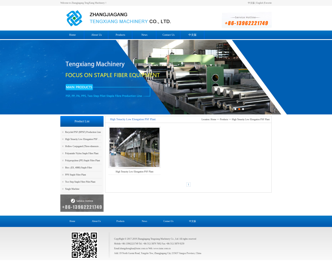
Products (120, 34)
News (144, 34)
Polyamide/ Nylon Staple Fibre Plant (81, 153)
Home (72, 34)
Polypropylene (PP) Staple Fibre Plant (82, 160)
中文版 (251, 3)
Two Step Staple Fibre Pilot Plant (80, 181)
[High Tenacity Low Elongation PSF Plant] (134, 148)
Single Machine (72, 189)
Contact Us (168, 34)
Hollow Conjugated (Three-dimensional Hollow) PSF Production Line (97, 146)
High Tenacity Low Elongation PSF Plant (84, 139)
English (259, 3)
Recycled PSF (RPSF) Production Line (83, 132)
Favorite (268, 3)
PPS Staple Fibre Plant (75, 174)
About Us (96, 34)
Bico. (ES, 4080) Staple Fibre (78, 167)
